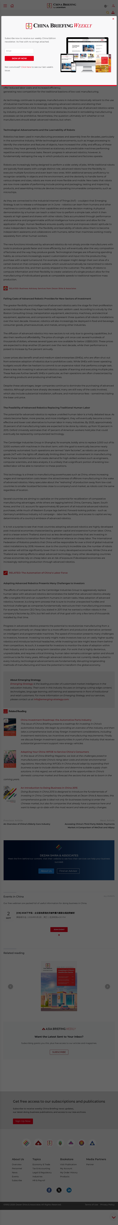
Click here (26, 67)
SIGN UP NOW (19, 58)
